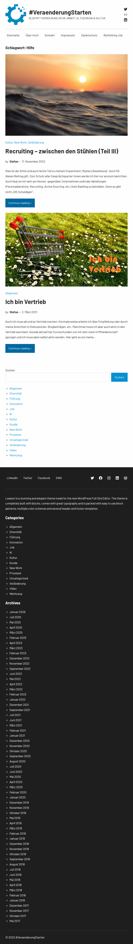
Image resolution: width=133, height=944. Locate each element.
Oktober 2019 (18, 813)
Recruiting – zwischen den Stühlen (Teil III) (61, 151)
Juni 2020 (16, 771)
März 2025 (16, 632)
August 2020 (17, 761)
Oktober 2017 (18, 916)
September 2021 (20, 710)
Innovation (16, 403)
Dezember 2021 (19, 704)
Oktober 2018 (18, 854)
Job (12, 409)
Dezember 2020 (20, 740)
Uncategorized (19, 439)
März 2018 (16, 890)
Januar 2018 (17, 900)
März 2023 (16, 648)
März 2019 (16, 828)
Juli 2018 (15, 869)
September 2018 (20, 859)
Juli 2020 (15, 766)
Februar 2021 (18, 730)
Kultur (9, 142)
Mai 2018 (15, 879)
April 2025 (16, 627)
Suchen (10, 370)
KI (11, 414)
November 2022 (19, 663)
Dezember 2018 (19, 843)
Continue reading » (20, 202)
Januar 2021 (17, 735)
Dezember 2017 (19, 905)
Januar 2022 (17, 699)
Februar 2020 (18, 792)
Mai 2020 (15, 776)
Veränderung (36, 142)
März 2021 (16, 725)
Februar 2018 (18, 895)
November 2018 (19, 849)
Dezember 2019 (19, 802)
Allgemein (11, 293)
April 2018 (16, 885)
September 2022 (20, 668)
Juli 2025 (15, 617)
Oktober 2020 (18, 751)
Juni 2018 (15, 874)
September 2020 (20, 756)
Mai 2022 (15, 679)
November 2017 (19, 910)
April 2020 (16, 782)
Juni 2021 (15, 720)
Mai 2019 (15, 818)
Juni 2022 (16, 673)
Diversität (16, 393)
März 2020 (16, 787)
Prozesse (15, 434)
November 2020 (20, 746)
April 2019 (16, 823)
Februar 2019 (18, 833)
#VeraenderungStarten (60, 12)
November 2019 (19, 807)
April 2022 (16, 684)
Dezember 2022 (19, 658)
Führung (15, 398)
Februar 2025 (18, 637)
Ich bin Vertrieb (25, 301)
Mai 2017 (15, 921)
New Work (20, 142)
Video (13, 450)
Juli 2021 (15, 715)
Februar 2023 (18, 653)
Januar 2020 (18, 797)
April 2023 (16, 643)
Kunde (13, 424)
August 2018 (17, 864)
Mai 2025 (15, 622)
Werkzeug (16, 455)
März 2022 (16, 689)
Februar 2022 (18, 694)
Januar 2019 (17, 838)
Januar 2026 (17, 612)
